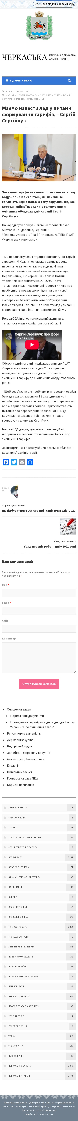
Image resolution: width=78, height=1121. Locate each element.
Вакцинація (15, 887)
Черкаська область (27, 95)
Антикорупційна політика (25, 759)
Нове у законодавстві (21, 956)
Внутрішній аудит (19, 746)
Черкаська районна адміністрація (39, 25)
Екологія (13, 765)
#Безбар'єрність (17, 807)
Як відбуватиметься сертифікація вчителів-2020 (38, 510)
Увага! (11, 1036)
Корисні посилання (20, 785)
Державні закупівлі (20, 740)
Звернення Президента (21, 946)
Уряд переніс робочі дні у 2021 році (50, 546)
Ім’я (5, 585)
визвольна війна (18, 917)
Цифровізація (16, 1056)
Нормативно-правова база (23, 976)
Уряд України (15, 1046)
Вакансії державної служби (24, 877)
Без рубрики (15, 857)
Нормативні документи (27, 716)
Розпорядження (18, 1026)
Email (6, 603)
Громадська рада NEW (22, 778)
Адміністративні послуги (22, 847)
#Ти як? (12, 827)
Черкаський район (19, 1075)
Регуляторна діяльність (24, 733)
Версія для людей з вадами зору (54, 4)
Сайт (5, 620)
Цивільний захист (19, 772)
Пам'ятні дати (16, 986)
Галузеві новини (18, 926)
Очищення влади (19, 709)
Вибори (12, 897)
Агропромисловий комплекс (25, 837)
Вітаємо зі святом (18, 867)
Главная (9, 95)
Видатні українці (17, 907)
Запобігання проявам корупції (28, 753)
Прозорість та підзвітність (23, 1006)
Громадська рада (18, 936)
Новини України (17, 966)
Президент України (19, 996)
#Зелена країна (16, 817)
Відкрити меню (20, 80)
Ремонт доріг (16, 1016)
